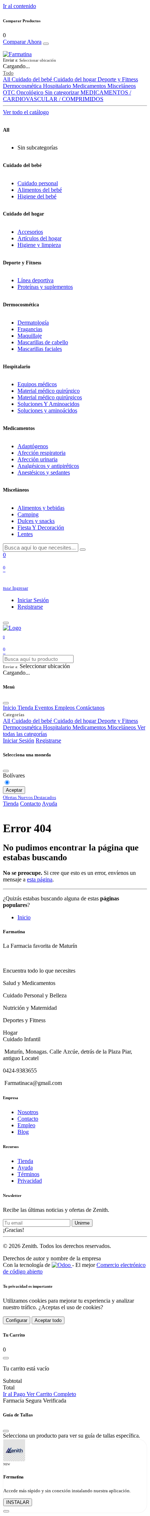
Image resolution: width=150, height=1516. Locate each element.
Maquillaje (29, 336)
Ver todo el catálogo (26, 112)
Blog (23, 1132)
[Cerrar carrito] (6, 1358)
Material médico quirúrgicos (49, 397)
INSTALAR (17, 1502)
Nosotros (27, 1112)
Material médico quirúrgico (48, 391)
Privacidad (29, 1181)
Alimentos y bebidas (40, 508)
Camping (28, 514)
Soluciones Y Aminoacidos (48, 404)
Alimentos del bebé (39, 190)
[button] (75, 60)
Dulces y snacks (36, 521)
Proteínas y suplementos (45, 287)
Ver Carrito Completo (51, 1394)
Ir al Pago (15, 1394)
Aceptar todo (48, 1320)
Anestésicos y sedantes (43, 472)
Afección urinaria (37, 459)
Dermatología (33, 322)
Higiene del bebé (36, 196)
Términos (28, 1174)
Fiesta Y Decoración (40, 527)
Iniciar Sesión (33, 600)
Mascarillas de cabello (42, 342)
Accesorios (30, 232)
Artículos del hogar (39, 238)
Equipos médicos (37, 384)
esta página (39, 879)
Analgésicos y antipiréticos (48, 466)
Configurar (16, 1320)
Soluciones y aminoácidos (47, 410)
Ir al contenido (19, 6)
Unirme (82, 1223)
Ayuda (49, 803)
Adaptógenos (32, 446)
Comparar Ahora (22, 42)
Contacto (30, 803)
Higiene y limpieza (39, 245)
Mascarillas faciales (39, 349)
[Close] (46, 44)
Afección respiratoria (41, 453)
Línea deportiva (35, 280)
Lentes (25, 534)
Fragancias (29, 329)
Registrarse (30, 607)
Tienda (11, 803)
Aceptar (14, 790)
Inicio (24, 917)
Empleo (26, 1125)
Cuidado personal (37, 183)
